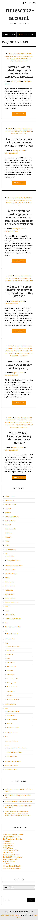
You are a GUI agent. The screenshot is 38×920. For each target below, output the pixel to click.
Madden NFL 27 (10, 598)
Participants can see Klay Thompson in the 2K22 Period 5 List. (19, 142)
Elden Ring (8, 533)
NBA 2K (9, 723)
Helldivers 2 (9, 590)
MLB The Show (12, 719)
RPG (6, 643)
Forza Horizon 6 (10, 549)
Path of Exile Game (13, 687)
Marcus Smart (15, 61)
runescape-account (11, 153)
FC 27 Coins (7, 841)
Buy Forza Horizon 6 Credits (12, 839)
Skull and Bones (10, 704)
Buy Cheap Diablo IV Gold (11, 868)
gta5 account (9, 586)
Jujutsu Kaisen (9, 594)
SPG (6, 708)
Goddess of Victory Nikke (14, 566)
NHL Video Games (13, 728)
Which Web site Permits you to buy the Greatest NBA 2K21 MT (19, 438)
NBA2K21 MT (23, 356)
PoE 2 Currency (8, 843)
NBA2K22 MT (22, 134)
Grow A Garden (10, 570)
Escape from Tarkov (13, 561)
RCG (6, 631)
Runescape (10, 691)
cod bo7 (8, 513)
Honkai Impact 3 (12, 679)
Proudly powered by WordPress (10, 915)
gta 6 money (9, 582)
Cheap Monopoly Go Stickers (13, 834)
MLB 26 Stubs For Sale (10, 850)
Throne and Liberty (11, 741)
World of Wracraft (13, 699)
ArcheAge (10, 650)
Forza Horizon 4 (12, 634)
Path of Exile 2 (10, 615)
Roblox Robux (10, 639)
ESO (8, 658)
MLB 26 (7, 606)
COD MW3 (10, 556)
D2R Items (6, 864)
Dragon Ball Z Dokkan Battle (16, 748)
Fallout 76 (10, 662)
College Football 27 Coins (11, 837)
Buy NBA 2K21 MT (26, 346)
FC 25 (7, 541)
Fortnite (10, 671)
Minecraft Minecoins (12, 602)
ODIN (7, 611)
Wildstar (10, 695)
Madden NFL (11, 715)
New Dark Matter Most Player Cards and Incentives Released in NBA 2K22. (19, 71)
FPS (6, 553)
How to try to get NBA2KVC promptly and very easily (19, 365)
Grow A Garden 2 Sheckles (12, 866)
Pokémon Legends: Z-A (13, 627)
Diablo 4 (8, 525)
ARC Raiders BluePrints (10, 855)
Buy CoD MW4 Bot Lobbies (12, 857)
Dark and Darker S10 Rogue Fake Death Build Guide (18, 806)
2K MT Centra (19, 129)
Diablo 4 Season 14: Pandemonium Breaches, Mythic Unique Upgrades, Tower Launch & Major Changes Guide (18, 814)
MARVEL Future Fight (14, 752)
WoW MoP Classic (11, 769)
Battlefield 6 (9, 500)
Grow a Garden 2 (11, 574)
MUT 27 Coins (8, 848)
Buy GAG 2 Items (9, 861)
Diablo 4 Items (8, 846)
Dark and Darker (10, 521)
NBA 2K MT (24, 61)
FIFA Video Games (13, 711)
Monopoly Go (12, 756)
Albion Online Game (14, 646)
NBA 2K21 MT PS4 (10, 353)
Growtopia (11, 675)
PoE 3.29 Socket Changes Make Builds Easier (18, 796)
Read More (18, 114)
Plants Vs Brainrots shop (13, 619)
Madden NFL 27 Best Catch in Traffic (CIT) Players (19, 790)
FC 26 (7, 545)
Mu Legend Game (13, 683)
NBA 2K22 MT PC (28, 281)
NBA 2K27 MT (8, 852)
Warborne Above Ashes (13, 761)
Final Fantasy (11, 666)
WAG (7, 745)
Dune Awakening (10, 529)
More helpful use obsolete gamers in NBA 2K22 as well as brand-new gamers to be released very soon (19, 217)
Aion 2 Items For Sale (10, 859)
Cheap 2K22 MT (9, 281)
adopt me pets (10, 496)
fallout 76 (8, 537)
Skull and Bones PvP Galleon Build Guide (18, 801)
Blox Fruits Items (10, 504)
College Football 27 (11, 517)
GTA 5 (7, 578)
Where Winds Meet (11, 765)
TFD (6, 737)
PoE (6, 623)
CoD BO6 (8, 508)
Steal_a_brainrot (11, 733)
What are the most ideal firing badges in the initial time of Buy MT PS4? (19, 291)
